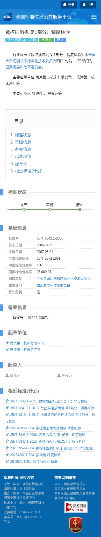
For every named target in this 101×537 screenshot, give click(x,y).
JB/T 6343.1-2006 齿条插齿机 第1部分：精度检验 (47, 435)
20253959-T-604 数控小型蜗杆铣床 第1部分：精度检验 (51, 448)
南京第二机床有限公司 (27, 343)
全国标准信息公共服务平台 (42, 17)
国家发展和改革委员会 (23, 67)
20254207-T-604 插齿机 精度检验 (35, 455)
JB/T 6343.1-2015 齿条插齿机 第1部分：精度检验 (47, 441)
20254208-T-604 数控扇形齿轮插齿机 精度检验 (45, 428)
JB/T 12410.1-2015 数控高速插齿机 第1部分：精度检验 (52, 408)
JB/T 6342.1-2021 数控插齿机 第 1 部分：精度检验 (49, 401)
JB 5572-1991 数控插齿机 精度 (33, 462)
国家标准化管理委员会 (69, 489)
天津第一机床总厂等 (25, 350)
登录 (70, 4)
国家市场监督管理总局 (69, 484)
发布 (23, 205)
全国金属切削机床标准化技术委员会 (63, 278)
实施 (49, 205)
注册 (89, 4)
